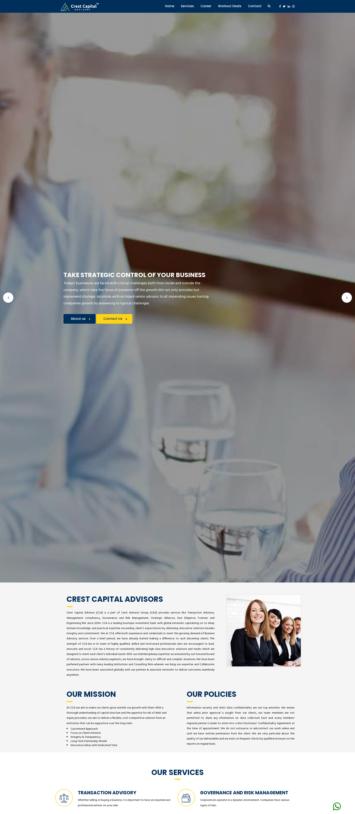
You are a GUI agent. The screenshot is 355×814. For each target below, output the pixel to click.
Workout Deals (229, 6)
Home (169, 6)
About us (78, 318)
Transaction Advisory (107, 792)
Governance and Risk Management (244, 792)
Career (206, 6)
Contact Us (112, 318)
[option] (177, 297)
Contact (255, 6)
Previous (8, 297)
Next (347, 297)
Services (187, 6)
